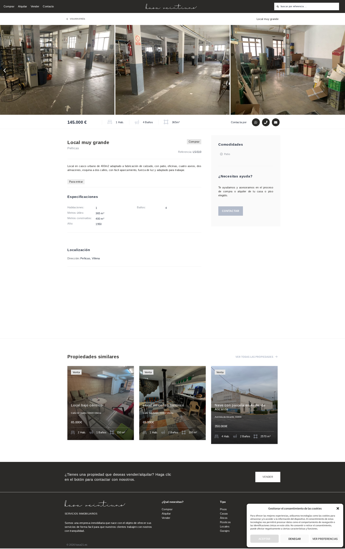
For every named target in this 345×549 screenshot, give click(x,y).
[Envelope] (276, 122)
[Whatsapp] (256, 122)
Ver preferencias (325, 539)
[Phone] (266, 122)
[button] (338, 508)
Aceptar (264, 539)
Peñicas (73, 148)
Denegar (294, 539)
